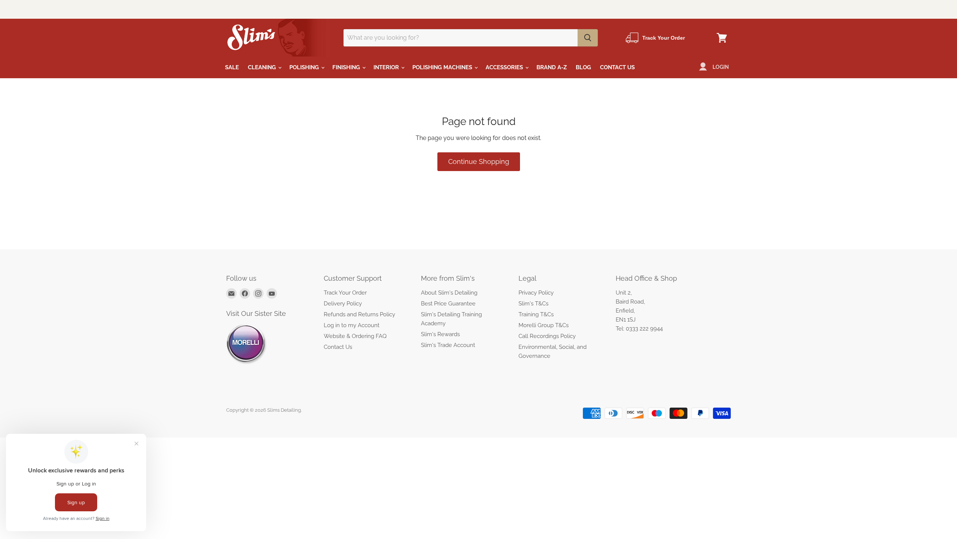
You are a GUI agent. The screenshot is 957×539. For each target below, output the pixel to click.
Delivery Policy (343, 303)
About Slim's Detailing (449, 292)
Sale (232, 67)
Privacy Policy (536, 292)
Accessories (505, 67)
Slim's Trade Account (448, 345)
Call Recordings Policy (547, 336)
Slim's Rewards (440, 334)
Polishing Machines (443, 67)
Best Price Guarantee (448, 303)
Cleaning (262, 67)
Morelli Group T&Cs (543, 325)
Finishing (346, 67)
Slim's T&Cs (533, 303)
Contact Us (617, 67)
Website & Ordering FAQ (355, 336)
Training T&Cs (536, 314)
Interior (386, 67)
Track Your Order (345, 292)
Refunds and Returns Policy (359, 314)
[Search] (588, 37)
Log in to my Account (351, 325)
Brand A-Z (551, 67)
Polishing (304, 67)
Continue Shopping (478, 161)
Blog (583, 67)
